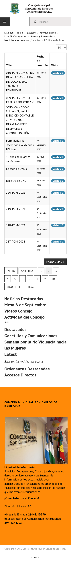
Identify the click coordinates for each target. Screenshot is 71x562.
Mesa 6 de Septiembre (25, 305)
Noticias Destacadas (23, 299)
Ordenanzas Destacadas (27, 369)
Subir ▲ (35, 557)
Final (30, 287)
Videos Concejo (18, 311)
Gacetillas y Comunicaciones (30, 336)
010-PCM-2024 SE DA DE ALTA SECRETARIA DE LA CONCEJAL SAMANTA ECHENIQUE (19, 81)
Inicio (11, 271)
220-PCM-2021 (15, 192)
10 (53, 279)
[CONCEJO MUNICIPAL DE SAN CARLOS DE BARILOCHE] (35, 8)
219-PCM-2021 (15, 209)
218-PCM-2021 (15, 225)
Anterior (28, 271)
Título (10, 65)
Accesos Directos (20, 375)
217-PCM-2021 (15, 241)
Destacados (15, 329)
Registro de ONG (16, 180)
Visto (54, 65)
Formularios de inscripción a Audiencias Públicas (20, 145)
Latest (10, 354)
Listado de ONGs (16, 169)
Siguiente (14, 287)
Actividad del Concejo (24, 317)
